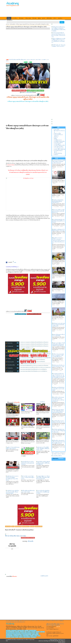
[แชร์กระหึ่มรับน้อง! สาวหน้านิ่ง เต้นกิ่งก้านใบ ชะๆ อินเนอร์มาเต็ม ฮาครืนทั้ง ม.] (28, 463)
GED (25, 59)
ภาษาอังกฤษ (33, 631)
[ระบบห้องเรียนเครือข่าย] (59, 456)
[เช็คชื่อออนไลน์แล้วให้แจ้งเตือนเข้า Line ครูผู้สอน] (28, 450)
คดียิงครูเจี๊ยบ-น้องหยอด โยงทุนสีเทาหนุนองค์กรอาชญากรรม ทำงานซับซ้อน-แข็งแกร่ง (58, 446)
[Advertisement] (43, 9)
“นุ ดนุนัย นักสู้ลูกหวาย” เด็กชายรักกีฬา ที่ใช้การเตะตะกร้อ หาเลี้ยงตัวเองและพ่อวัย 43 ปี (43, 481)
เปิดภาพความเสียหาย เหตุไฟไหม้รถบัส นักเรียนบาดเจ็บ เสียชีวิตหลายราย (58, 215)
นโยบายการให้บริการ (27, 637)
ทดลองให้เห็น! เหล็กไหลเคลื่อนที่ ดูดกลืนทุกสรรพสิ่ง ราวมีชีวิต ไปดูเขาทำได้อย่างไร (42, 467)
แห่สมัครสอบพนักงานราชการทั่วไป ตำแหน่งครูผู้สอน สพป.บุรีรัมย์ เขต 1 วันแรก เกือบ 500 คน (12, 483)
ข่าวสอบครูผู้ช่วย (57, 144)
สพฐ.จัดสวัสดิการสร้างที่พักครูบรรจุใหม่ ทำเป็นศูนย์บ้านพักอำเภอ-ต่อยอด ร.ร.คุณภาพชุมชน (58, 261)
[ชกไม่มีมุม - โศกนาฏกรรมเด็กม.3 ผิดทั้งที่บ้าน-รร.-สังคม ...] (58, 190)
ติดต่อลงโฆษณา (33, 637)
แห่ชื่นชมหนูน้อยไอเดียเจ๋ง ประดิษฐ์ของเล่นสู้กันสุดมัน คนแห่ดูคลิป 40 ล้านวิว (12, 471)
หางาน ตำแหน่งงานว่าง (59, 148)
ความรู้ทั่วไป (31, 635)
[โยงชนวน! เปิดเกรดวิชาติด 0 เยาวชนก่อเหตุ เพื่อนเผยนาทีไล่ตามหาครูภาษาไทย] (58, 175)
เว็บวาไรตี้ (61, 640)
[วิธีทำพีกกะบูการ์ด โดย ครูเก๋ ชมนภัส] (12, 421)
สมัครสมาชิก (22, 622)
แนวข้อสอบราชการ (58, 140)
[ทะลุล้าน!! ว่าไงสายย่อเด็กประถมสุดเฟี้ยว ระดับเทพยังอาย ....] (12, 448)
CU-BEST (44, 59)
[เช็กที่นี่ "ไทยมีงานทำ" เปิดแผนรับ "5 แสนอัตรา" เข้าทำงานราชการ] (59, 45)
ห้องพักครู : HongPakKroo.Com (59, 639)
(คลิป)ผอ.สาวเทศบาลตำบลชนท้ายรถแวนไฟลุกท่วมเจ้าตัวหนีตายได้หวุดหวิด (58, 329)
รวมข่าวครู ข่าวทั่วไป (20, 630)
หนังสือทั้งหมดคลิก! (44, 576)
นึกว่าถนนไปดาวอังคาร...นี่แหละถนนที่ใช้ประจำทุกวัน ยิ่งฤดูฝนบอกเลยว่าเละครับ (42, 413)
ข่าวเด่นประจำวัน (9, 622)
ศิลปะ (25, 631)
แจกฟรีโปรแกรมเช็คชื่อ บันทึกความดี (35, 90)
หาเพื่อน (35, 635)
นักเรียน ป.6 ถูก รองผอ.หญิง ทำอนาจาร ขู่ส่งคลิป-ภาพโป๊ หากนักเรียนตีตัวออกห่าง (57, 359)
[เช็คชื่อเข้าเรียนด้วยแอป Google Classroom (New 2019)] (28, 407)
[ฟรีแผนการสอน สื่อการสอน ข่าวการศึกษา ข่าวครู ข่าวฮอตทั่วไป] (13, 4)
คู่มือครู (39, 18)
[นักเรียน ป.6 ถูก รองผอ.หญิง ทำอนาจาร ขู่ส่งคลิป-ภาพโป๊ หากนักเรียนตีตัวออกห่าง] (58, 355)
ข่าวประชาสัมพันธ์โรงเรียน (10, 631)
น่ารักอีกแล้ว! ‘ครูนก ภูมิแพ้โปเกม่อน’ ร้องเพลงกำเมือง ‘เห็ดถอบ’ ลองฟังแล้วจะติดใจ (12, 496)
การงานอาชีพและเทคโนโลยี (27, 634)
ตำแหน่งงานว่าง (13, 630)
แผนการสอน (8, 526)
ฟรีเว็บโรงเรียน (49, 18)
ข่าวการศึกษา (8, 620)
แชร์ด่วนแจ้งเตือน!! (26, 635)
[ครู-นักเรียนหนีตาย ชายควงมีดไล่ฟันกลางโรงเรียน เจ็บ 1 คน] (58, 421)
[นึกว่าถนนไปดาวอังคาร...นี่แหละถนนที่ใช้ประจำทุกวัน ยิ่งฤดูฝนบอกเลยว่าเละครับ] (43, 407)
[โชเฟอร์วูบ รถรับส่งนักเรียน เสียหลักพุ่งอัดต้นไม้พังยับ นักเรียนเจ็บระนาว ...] (58, 201)
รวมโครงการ (57, 620)
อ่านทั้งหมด (42, 401)
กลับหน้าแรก (41, 640)
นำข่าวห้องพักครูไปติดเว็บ (51, 626)
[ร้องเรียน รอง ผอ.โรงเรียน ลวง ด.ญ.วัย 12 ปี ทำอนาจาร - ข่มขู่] (58, 366)
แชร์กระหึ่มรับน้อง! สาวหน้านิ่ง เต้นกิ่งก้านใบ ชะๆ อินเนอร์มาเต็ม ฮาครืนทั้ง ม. (27, 467)
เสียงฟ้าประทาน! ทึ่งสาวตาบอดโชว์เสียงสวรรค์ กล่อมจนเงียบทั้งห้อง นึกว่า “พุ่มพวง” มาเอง (12, 442)
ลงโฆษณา (56, 154)
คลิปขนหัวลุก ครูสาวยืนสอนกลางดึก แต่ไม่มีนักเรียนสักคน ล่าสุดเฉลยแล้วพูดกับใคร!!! (58, 415)
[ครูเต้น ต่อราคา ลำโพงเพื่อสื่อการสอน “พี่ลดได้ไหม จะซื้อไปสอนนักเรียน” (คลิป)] (43, 449)
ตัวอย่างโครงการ (26, 526)
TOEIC (62, 454)
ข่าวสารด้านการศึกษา (58, 142)
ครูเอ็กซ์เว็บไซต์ (55, 635)
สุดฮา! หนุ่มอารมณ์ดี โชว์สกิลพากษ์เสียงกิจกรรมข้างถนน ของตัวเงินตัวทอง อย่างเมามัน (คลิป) (42, 441)
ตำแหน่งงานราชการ (27, 620)
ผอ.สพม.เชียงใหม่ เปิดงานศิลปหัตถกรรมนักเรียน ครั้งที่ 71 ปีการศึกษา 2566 (58, 317)
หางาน (39, 635)
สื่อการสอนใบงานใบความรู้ (10, 633)
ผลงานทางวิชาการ (43, 620)
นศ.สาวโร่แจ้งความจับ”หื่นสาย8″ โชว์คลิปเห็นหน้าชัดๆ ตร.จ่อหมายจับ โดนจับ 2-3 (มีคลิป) (43, 427)
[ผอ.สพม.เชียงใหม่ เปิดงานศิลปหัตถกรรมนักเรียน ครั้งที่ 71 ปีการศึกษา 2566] (58, 311)
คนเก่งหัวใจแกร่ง (16, 635)
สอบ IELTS (33, 59)
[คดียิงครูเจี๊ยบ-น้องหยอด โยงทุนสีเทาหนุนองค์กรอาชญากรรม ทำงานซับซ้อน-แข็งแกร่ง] (58, 442)
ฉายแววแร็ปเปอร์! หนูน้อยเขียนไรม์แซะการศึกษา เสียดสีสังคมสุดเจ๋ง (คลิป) (42, 496)
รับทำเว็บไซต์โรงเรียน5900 (53, 640)
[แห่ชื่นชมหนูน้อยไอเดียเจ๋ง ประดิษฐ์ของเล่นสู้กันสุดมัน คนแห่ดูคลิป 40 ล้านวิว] (12, 465)
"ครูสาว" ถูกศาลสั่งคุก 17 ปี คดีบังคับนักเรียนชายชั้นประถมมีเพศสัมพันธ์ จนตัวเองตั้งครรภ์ (58, 348)
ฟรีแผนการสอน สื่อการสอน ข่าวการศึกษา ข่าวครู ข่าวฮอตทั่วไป (55, 624)
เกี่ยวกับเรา (21, 637)
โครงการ (56, 137)
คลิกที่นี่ (53, 633)
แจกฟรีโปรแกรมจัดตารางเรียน (19, 90)
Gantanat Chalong (10, 164)
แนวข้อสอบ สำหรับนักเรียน (59, 141)
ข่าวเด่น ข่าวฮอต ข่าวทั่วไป (59, 145)
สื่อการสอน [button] (21, 18)
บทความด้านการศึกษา (58, 146)
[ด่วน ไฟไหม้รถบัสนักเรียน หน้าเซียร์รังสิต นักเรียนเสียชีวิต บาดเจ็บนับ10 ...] (58, 221)
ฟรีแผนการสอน (28, 18)
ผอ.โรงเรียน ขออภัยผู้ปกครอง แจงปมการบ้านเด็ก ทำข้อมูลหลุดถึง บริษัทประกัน (58, 435)
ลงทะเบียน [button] (60, 18)
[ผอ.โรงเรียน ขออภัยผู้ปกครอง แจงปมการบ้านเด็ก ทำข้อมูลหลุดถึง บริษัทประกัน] (58, 431)
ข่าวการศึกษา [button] (14, 18)
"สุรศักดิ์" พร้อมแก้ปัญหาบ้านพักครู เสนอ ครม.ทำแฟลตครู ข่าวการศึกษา (58, 289)
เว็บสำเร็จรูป (46, 640)
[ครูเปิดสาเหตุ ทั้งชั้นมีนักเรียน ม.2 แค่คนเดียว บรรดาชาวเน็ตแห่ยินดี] (58, 389)
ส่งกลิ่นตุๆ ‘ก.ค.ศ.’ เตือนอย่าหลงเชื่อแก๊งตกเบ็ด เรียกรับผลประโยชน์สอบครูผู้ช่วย (58, 276)
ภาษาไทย (28, 631)
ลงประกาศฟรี (16, 622)
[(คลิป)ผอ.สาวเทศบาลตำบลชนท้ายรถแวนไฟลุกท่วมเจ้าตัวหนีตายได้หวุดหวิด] (58, 325)
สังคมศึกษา (37, 631)
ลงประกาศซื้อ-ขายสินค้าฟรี (59, 149)
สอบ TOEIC (38, 59)
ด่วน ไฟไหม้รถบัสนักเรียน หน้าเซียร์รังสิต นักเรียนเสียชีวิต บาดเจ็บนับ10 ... (58, 225)
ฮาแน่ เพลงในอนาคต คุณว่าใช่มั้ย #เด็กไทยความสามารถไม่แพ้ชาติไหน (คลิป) (27, 427)
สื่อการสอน (34, 18)
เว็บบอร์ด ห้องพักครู (58, 153)
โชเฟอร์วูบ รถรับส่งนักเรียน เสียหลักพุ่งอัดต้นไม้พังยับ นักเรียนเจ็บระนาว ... (58, 205)
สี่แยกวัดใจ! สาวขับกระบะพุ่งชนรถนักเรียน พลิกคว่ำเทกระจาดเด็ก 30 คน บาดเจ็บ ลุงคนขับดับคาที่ (58, 404)
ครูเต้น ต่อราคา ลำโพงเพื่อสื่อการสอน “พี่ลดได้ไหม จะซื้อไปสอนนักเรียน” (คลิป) (43, 452)
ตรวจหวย (12, 637)
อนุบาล (21, 635)
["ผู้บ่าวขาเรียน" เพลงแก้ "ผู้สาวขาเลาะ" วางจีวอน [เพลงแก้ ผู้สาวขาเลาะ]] (28, 478)
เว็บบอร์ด (16, 637)
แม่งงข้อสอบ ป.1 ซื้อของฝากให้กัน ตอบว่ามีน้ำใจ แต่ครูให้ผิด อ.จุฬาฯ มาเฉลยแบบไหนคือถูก (58, 302)
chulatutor (57, 452)
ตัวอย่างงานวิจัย (18, 526)
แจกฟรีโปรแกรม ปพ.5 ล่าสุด (20, 314)
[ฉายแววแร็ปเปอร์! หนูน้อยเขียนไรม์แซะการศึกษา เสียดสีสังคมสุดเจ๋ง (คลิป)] (43, 492)
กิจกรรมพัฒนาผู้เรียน (9, 635)
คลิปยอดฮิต (12, 24)
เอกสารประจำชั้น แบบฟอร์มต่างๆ (26, 633)
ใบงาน (13, 526)
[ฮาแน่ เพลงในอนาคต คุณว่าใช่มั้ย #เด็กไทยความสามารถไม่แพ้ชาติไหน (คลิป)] (28, 421)
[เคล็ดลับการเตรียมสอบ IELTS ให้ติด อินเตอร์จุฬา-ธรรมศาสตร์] (58, 230)
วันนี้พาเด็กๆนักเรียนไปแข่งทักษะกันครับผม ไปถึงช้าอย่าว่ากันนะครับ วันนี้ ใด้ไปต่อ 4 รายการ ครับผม (28, 442)
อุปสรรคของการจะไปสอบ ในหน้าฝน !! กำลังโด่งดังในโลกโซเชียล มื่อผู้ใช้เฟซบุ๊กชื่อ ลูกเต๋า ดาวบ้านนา (12, 415)
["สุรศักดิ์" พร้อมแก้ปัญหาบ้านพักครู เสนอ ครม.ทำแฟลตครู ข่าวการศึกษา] (58, 284)
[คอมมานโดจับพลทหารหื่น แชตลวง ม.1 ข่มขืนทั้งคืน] (58, 335)
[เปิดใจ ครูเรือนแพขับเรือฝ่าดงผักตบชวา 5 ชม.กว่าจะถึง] (28, 491)
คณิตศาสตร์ (22, 631)
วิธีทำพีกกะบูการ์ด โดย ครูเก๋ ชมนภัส (12, 426)
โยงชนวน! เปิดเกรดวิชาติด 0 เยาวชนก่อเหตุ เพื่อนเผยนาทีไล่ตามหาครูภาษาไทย (58, 181)
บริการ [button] (54, 18)
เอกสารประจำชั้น (38, 526)
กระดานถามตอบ (35, 620)
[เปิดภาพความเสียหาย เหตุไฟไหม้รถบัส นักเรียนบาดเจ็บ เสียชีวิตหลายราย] (58, 211)
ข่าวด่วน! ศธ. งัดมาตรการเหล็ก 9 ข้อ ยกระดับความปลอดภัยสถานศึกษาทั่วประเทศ (58, 165)
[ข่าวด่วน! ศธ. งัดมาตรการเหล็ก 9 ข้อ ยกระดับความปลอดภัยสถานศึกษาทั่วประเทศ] (58, 162)
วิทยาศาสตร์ (17, 631)
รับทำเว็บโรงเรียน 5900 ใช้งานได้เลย (16, 59)
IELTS (28, 59)
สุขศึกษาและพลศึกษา (35, 634)
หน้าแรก (8, 18)
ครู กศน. (43, 18)
